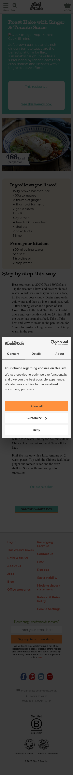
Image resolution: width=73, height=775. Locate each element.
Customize (34, 418)
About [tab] (59, 353)
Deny (36, 430)
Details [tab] (37, 353)
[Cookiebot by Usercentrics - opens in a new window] (51, 342)
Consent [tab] (13, 353)
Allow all (36, 406)
